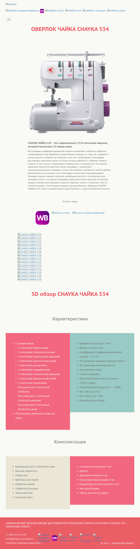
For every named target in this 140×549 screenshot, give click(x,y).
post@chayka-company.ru (19, 538)
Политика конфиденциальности (23, 542)
